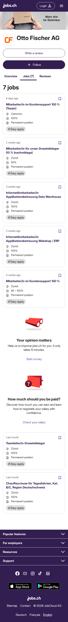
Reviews (45, 76)
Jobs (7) (28, 76)
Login (43, 5)
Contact (25, 605)
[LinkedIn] (48, 573)
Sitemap (12, 605)
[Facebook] (17, 573)
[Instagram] (32, 573)
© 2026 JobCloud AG (47, 605)
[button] (34, 534)
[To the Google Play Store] (48, 586)
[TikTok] (40, 573)
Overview (10, 76)
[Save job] (59, 98)
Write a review (34, 53)
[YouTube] (25, 573)
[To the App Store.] (20, 586)
